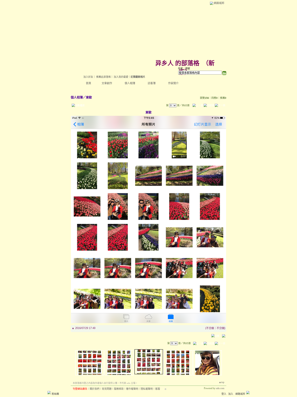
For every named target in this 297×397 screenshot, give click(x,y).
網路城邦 (219, 2)
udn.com (220, 388)
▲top (221, 382)
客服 (157, 388)
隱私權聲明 (147, 388)
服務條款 (119, 388)
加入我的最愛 (121, 77)
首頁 (88, 83)
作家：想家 (184, 68)
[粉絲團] (49, 392)
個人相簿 (130, 83)
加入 (230, 394)
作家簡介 (173, 83)
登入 (223, 394)
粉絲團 (55, 394)
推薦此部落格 (103, 77)
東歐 (89, 97)
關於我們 (94, 388)
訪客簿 (152, 83)
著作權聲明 (132, 388)
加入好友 (88, 77)
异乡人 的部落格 (177, 63)
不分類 (210, 328)
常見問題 (107, 388)
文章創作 (107, 83)
